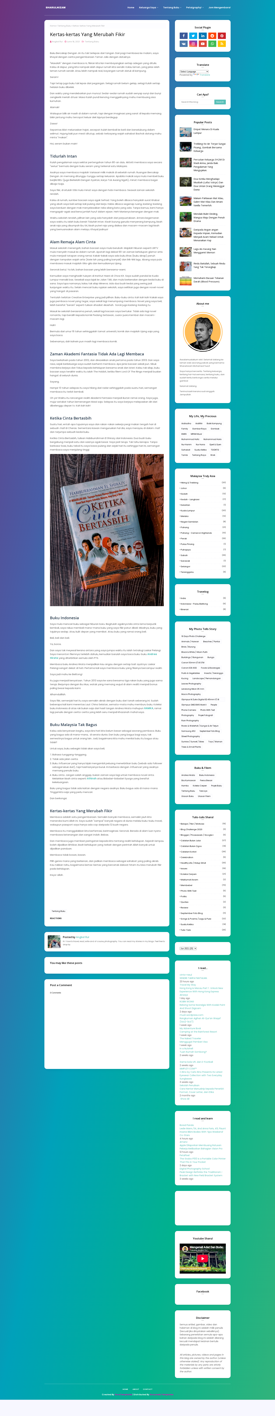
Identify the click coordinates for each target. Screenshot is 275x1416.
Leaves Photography (191, 683)
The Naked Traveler (190, 1038)
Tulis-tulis (203, 929)
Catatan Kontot (203, 851)
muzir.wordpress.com (191, 1015)
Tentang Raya (199, 455)
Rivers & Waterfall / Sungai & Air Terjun (200, 725)
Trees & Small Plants (191, 747)
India (203, 598)
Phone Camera (188, 710)
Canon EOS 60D (189, 667)
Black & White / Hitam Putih (194, 652)
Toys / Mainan (215, 741)
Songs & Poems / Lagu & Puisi (203, 918)
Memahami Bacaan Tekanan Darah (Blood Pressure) (209, 279)
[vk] (184, 44)
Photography (187, 715)
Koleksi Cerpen (200, 785)
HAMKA (148, 708)
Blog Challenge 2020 (203, 829)
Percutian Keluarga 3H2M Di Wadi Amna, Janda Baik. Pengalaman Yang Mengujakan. (209, 165)
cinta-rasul (186, 974)
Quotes (203, 902)
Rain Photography (190, 720)
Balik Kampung (214, 423)
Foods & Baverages (210, 667)
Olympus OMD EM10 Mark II (193, 704)
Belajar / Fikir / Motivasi (203, 823)
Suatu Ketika (200, 449)
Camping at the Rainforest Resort (198, 1031)
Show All (184, 1098)
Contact (147, 1389)
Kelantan (203, 505)
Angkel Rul (57, 41)
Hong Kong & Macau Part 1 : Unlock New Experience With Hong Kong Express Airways (201, 991)
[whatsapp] (212, 44)
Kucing (184, 678)
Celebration (203, 857)
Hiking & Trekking (203, 482)
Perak (203, 538)
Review (203, 907)
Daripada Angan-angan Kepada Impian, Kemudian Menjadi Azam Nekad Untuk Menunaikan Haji (208, 235)
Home (53, 25)
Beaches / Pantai (211, 641)
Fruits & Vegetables (190, 673)
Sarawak (203, 560)
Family (184, 428)
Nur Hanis (200, 444)
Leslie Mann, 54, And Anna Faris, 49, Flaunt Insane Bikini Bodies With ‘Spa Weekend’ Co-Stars (203, 1132)
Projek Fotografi (205, 715)
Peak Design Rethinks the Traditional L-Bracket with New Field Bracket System (201, 1173)
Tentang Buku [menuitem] (171, 7)
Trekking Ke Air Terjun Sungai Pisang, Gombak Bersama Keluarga (210, 147)
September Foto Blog (210, 731)
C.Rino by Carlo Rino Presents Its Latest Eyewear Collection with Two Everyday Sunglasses (201, 1075)
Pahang (203, 527)
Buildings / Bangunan (192, 657)
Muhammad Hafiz (190, 439)
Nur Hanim (186, 444)
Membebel (203, 885)
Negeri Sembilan (203, 521)
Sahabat (185, 449)
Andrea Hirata (188, 775)
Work (212, 455)
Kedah (203, 493)
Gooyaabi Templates (161, 1394)
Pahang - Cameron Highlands (203, 532)
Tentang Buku (64, 25)
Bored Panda (187, 1125)
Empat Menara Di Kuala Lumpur (206, 131)
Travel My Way (188, 984)
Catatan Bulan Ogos (203, 846)
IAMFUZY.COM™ (188, 1068)
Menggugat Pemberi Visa (194, 1041)
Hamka (185, 785)
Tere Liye (203, 791)
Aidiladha (186, 423)
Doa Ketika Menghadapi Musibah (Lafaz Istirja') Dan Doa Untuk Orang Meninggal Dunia (209, 184)
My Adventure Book (190, 1028)
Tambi (184, 455)
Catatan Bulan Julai (203, 840)
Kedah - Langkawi (203, 499)
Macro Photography (191, 694)
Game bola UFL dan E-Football (196, 1062)
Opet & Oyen (215, 444)
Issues (203, 868)
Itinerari (203, 609)
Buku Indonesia (206, 775)
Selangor (203, 566)
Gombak (215, 428)
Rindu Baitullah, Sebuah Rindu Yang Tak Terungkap (209, 265)
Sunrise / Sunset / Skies (192, 741)
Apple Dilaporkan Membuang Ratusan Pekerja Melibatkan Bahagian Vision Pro (201, 1147)
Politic (203, 896)
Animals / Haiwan (190, 641)
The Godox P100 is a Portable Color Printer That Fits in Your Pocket (203, 1160)
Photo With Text (207, 710)
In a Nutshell (186, 1048)
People (214, 704)
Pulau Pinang (203, 544)
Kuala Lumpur (203, 510)
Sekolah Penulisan (189, 1085)
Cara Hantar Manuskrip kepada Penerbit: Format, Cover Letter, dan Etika (202, 1090)
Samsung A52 (188, 731)
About (136, 1389)
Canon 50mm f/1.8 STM (192, 662)
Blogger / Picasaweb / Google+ (203, 835)
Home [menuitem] (130, 7)
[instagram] (193, 44)
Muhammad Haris (213, 439)
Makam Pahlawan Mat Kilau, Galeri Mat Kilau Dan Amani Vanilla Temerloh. (209, 202)
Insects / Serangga (213, 673)
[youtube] (203, 44)
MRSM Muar (196, 434)
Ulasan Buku (187, 796)
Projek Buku (216, 785)
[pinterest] (222, 36)
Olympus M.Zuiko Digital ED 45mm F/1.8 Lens (200, 700)
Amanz (183, 1141)
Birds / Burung (188, 646)
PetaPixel (185, 1155)
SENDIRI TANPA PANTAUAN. (193, 978)
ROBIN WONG (187, 1001)
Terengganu (203, 572)
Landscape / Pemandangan (207, 678)
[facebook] (184, 36)
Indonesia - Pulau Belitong (203, 603)
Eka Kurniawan (188, 780)
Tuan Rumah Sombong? (193, 1051)
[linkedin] (203, 36)
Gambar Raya (199, 428)
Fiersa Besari (206, 780)
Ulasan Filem (204, 796)
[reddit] (212, 36)
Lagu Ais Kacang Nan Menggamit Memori (205, 250)
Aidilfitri (198, 423)
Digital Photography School (195, 1168)
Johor (203, 488)
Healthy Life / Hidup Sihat (203, 862)
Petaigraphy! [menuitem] (193, 7)
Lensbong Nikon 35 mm (192, 689)
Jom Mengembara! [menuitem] (219, 7)
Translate (205, 74)
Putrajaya (203, 549)
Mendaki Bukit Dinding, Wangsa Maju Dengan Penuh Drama (209, 217)
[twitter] (193, 36)
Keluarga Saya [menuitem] (147, 7)
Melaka (203, 516)
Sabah (203, 555)
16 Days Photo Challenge (193, 636)
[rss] (222, 44)
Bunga (211, 657)
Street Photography (190, 736)
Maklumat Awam (203, 879)
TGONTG (215, 449)
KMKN (184, 434)
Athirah (91, 778)
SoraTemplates (123, 1394)
